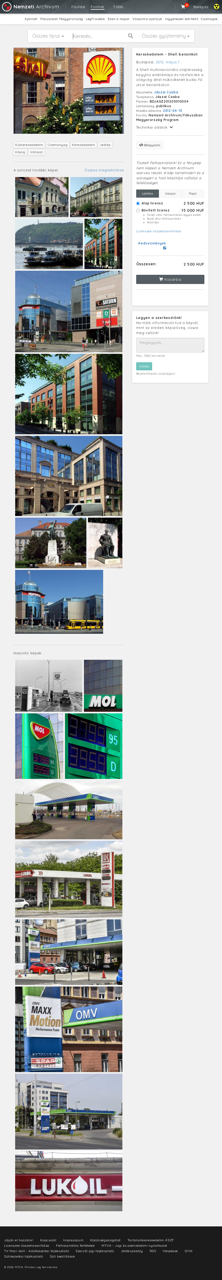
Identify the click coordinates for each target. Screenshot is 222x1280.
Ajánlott (31, 19)
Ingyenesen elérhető (181, 19)
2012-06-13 (172, 111)
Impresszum (73, 1240)
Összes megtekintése (104, 170)
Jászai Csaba (166, 92)
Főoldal (78, 7)
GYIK (189, 1251)
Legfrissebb (95, 19)
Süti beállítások (62, 1256)
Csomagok (209, 19)
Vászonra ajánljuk (147, 19)
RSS (153, 1251)
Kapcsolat (48, 1240)
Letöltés (147, 193)
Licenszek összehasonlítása (158, 231)
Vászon (170, 193)
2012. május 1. (168, 62)
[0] (183, 7)
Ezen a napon (119, 19)
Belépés (201, 7)
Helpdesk (170, 1251)
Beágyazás (151, 145)
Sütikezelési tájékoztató (23, 1256)
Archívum (36, 7)
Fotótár (98, 7)
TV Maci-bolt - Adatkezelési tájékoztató (36, 1251)
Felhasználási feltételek (75, 1245)
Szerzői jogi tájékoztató (95, 1251)
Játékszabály (132, 1251)
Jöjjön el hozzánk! (19, 1240)
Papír (193, 193)
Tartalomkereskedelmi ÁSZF (151, 1240)
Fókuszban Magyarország (61, 19)
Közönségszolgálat (105, 1240)
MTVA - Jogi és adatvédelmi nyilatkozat (134, 1245)
